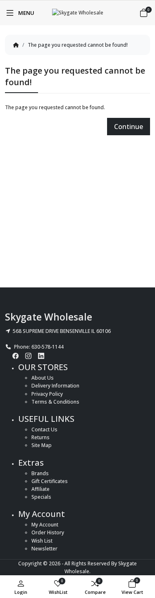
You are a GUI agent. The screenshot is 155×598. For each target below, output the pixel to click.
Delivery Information (55, 385)
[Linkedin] (41, 356)
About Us (42, 377)
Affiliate (40, 489)
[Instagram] (28, 356)
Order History (47, 532)
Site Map (41, 445)
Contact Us (44, 429)
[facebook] (15, 356)
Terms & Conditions (55, 401)
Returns (40, 437)
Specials (41, 496)
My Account (44, 524)
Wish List (41, 540)
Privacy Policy (47, 393)
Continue (128, 126)
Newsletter (44, 548)
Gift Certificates (49, 481)
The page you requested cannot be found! (78, 44)
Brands (40, 473)
